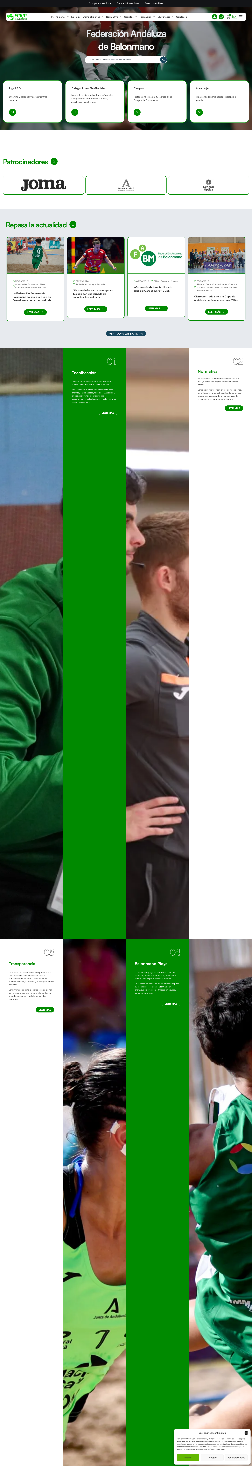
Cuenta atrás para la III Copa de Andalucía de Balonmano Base (213, 298)
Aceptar (188, 1457)
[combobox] (122, 59)
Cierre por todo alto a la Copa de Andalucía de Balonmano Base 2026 (156, 298)
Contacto (181, 16)
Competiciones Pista (100, 3)
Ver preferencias (236, 1457)
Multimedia (164, 16)
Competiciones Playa (128, 3)
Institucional (58, 16)
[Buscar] (163, 59)
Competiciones (91, 16)
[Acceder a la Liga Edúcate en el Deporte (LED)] (12, 112)
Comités (129, 16)
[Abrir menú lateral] (241, 17)
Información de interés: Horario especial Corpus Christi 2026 (92, 289)
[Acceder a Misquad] (214, 16)
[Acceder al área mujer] (199, 112)
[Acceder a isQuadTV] (221, 16)
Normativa (112, 16)
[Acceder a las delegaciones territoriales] (74, 112)
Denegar (212, 1457)
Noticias (75, 16)
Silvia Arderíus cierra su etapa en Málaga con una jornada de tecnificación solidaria (32, 294)
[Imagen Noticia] (35, 255)
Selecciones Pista (154, 3)
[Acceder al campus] (137, 112)
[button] (246, 1433)
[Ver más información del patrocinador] (126, 185)
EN (235, 16)
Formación (146, 16)
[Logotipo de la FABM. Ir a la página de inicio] (17, 17)
